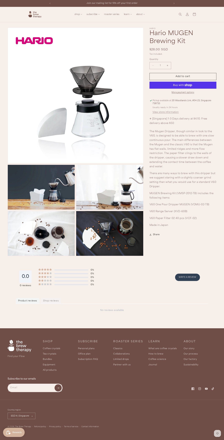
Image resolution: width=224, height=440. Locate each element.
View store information (166, 112)
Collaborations (121, 354)
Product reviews (27, 301)
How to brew (156, 354)
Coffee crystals (51, 349)
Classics (118, 349)
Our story (189, 349)
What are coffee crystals (162, 349)
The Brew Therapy (23, 427)
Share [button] (156, 235)
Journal (152, 365)
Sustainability (191, 365)
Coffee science (157, 359)
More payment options (183, 92)
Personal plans (86, 349)
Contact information (90, 427)
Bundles (47, 359)
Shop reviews (51, 301)
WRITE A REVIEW (187, 277)
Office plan (84, 354)
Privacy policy (55, 427)
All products (50, 370)
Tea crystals (49, 354)
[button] (78, 14)
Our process (191, 354)
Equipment (49, 365)
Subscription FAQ (88, 359)
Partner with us (122, 365)
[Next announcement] (174, 3)
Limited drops (121, 359)
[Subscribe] (58, 387)
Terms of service (71, 427)
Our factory (190, 359)
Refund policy (40, 427)
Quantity (153, 59)
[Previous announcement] (50, 3)
